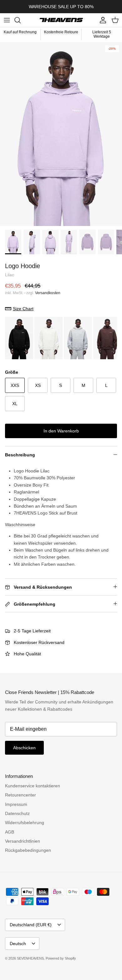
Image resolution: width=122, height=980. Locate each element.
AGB (9, 831)
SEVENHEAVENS (30, 958)
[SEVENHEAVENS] (61, 20)
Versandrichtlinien (22, 841)
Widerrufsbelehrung (24, 822)
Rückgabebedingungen (28, 850)
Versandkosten (47, 293)
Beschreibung (20, 454)
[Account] (101, 20)
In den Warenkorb (61, 430)
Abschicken (24, 747)
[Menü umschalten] (7, 20)
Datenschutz (17, 813)
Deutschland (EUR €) (31, 924)
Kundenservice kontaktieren (32, 785)
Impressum (16, 804)
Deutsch (18, 943)
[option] (61, 134)
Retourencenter (20, 794)
